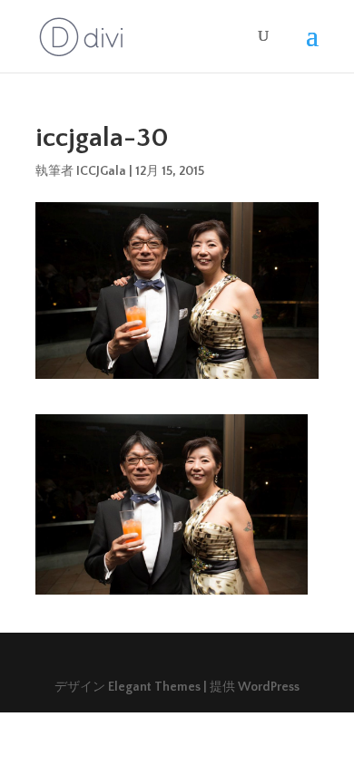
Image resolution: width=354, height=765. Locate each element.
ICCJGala (101, 171)
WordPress (269, 687)
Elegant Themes (154, 687)
